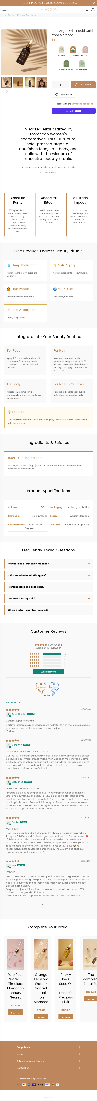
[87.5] (41, 687)
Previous (2, 91)
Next (7, 91)
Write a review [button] (48, 671)
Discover (15, 1013)
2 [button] (47, 905)
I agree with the (74, 103)
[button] (35, 654)
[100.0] (54, 687)
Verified (47, 695)
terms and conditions (82, 103)
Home (4, 15)
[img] (12, 709)
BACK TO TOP (48, 1097)
